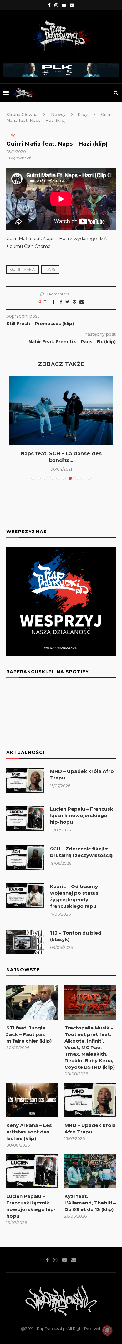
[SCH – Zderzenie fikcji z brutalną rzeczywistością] (25, 857)
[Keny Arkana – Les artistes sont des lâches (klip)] (32, 1100)
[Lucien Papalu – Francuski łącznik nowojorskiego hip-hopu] (25, 818)
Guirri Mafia (22, 269)
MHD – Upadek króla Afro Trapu (82, 774)
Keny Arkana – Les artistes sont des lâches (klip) (29, 1131)
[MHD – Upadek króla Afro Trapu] (25, 780)
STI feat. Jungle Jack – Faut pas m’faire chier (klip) (29, 1034)
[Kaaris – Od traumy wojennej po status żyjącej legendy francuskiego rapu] (25, 895)
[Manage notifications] (107, 1330)
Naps (50, 269)
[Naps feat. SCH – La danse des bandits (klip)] (61, 410)
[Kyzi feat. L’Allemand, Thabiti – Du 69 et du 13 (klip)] (90, 1171)
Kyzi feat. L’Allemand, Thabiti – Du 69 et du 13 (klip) (90, 1202)
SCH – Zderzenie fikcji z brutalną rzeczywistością (81, 852)
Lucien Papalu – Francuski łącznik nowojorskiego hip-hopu (82, 815)
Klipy (83, 114)
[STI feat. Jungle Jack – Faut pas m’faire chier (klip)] (32, 1002)
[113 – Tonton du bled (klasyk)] (25, 942)
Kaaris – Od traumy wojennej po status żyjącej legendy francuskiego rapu (74, 896)
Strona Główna (22, 114)
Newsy (58, 114)
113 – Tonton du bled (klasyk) (75, 936)
